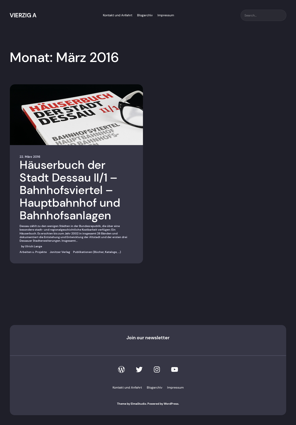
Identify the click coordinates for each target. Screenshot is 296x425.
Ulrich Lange (33, 246)
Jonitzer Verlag (60, 252)
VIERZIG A (23, 15)
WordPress (171, 403)
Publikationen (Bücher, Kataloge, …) (97, 252)
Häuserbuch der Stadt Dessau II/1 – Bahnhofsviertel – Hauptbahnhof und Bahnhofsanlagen (70, 190)
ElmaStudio (138, 403)
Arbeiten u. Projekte (33, 252)
